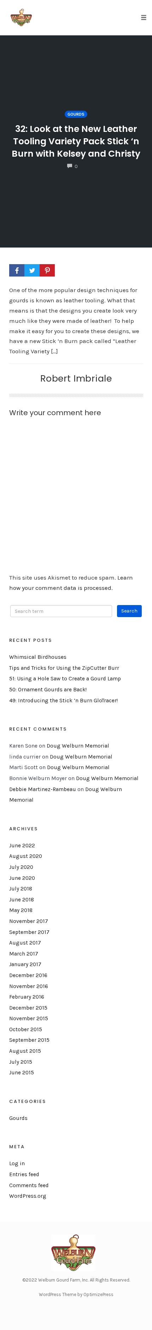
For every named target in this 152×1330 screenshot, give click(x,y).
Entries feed (24, 1174)
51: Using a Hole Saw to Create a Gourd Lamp (65, 678)
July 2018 (20, 888)
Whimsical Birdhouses (37, 657)
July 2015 (20, 1062)
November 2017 (28, 921)
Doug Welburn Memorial (78, 746)
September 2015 (29, 1040)
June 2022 (22, 845)
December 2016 (28, 975)
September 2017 (29, 932)
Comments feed (29, 1185)
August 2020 (25, 856)
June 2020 (22, 878)
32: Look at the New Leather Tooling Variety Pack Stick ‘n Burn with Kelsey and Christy (76, 141)
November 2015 (28, 1018)
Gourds (76, 114)
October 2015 (25, 1029)
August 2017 (25, 943)
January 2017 (25, 964)
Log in (17, 1163)
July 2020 (21, 867)
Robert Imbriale (76, 378)
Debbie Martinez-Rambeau (42, 789)
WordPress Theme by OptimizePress (76, 1294)
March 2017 (23, 954)
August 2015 (25, 1051)
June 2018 (21, 899)
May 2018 (21, 910)
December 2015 (28, 1008)
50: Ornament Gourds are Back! (48, 689)
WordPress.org (27, 1196)
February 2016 (26, 997)
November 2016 (28, 986)
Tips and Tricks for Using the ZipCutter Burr (64, 668)
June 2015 (21, 1072)
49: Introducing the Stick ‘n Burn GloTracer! (63, 700)
